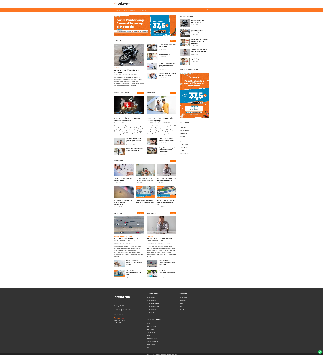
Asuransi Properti (152, 309)
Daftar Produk (151, 332)
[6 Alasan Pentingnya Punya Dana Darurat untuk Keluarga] (129, 114)
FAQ (148, 323)
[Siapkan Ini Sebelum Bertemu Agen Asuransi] (152, 45)
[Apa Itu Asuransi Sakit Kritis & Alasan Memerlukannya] (166, 176)
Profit (181, 303)
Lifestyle (122, 236)
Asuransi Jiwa (151, 312)
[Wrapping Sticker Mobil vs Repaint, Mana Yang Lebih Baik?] (119, 271)
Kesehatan (183, 133)
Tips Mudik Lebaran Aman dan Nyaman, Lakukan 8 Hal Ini (167, 272)
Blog (181, 306)
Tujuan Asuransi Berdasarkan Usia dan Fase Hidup (167, 74)
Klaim (148, 335)
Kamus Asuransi (151, 344)
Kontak (182, 309)
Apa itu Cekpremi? (164, 54)
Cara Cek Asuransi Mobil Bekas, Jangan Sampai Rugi (166, 139)
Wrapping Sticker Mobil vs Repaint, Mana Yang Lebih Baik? (134, 272)
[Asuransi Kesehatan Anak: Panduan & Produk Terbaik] (145, 176)
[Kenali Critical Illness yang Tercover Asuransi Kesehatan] (145, 199)
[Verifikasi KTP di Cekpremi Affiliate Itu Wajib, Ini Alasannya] (185, 40)
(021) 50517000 (126, 310)
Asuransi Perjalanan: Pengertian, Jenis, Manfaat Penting (134, 262)
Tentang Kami (183, 297)
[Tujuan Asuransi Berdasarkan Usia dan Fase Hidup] (152, 73)
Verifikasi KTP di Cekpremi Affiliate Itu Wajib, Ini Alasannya (199, 41)
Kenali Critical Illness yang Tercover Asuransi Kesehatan (145, 201)
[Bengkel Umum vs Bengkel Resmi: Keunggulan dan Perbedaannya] (152, 148)
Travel (182, 150)
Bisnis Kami (183, 300)
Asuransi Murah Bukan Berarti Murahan (198, 21)
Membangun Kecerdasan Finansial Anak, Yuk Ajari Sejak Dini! (133, 140)
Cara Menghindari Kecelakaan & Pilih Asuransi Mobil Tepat (167, 262)
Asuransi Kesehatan (153, 303)
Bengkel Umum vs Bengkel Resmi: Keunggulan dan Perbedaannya (167, 149)
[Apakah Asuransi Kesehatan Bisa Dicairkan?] (124, 176)
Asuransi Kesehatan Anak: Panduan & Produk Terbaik (144, 179)
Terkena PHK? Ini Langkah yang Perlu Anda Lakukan (199, 50)
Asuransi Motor (151, 300)
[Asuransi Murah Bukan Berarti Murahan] (129, 45)
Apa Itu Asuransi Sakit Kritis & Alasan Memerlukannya (166, 179)
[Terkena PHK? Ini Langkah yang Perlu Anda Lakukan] (161, 234)
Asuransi (116, 67)
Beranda (118, 10)
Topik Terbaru (184, 147)
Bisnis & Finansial (118, 116)
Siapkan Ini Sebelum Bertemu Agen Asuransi (198, 31)
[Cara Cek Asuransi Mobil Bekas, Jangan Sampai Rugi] (152, 138)
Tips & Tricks (128, 236)
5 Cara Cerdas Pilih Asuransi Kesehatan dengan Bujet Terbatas (167, 65)
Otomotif (149, 116)
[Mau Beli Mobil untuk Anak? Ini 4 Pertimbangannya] (161, 114)
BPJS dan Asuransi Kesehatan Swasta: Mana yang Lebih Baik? (166, 202)
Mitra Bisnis (150, 329)
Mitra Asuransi (151, 326)
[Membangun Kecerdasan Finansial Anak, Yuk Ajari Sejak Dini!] (119, 138)
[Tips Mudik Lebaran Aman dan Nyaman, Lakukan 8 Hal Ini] (152, 271)
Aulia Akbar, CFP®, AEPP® (130, 74)
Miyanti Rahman (128, 243)
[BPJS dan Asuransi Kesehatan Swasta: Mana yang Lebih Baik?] (166, 199)
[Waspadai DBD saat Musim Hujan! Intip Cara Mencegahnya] (124, 199)
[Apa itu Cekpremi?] (152, 54)
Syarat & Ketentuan (152, 341)
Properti (182, 142)
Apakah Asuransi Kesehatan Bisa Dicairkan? (123, 179)
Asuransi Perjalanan (153, 306)
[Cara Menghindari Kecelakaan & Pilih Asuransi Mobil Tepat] (129, 234)
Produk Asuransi (129, 10)
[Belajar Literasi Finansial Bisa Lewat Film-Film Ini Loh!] (119, 148)
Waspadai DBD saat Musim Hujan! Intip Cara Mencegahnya (123, 202)
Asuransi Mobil (151, 297)
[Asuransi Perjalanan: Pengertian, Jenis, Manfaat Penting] (119, 261)
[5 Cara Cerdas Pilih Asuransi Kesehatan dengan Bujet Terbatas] (152, 63)
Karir (148, 347)
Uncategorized (184, 153)
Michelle (129, 123)
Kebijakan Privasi (152, 338)
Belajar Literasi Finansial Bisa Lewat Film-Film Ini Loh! (134, 149)
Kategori (143, 10)
